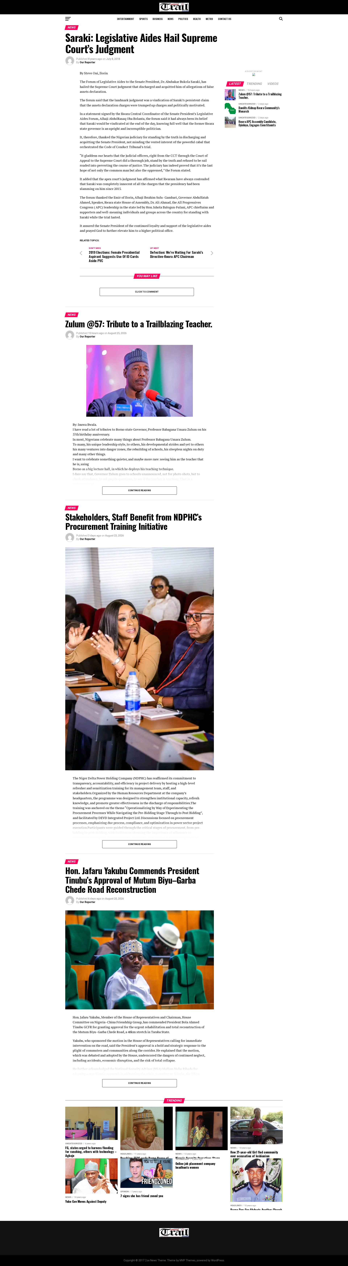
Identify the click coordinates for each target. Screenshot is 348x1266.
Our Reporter (87, 62)
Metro (209, 19)
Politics (183, 19)
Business (158, 19)
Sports (143, 19)
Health (197, 19)
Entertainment (125, 19)
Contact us (224, 19)
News (170, 19)
